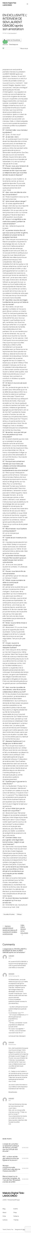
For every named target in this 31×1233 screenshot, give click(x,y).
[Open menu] (27, 4)
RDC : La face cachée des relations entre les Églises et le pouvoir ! (11, 1158)
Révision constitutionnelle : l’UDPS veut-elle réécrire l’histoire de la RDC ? (11, 1168)
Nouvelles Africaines (9, 914)
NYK (10, 1100)
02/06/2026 (25, 1147)
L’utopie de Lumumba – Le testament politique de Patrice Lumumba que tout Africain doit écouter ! (11, 1147)
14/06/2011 (11, 956)
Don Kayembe (12, 33)
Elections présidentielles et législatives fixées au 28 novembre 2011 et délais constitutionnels (10, 930)
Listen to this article (13, 40)
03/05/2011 (11, 974)
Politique (19, 914)
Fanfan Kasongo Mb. (14, 976)
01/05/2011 (11, 1042)
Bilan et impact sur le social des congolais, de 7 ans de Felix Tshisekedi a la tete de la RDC (11, 1179)
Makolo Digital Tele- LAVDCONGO (10, 4)
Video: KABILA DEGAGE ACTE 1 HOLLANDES (24, 929)
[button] (5, 42)
